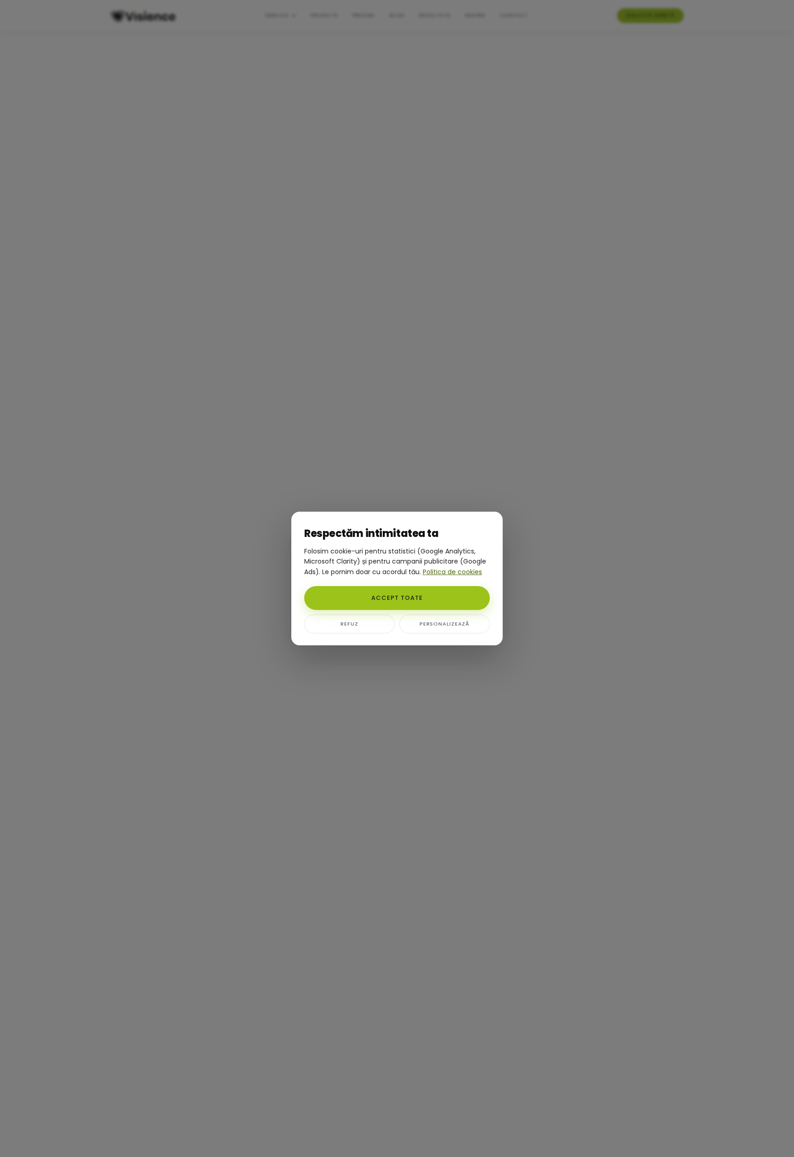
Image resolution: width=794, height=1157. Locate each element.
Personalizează (445, 623)
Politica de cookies (452, 571)
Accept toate (397, 597)
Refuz (349, 623)
